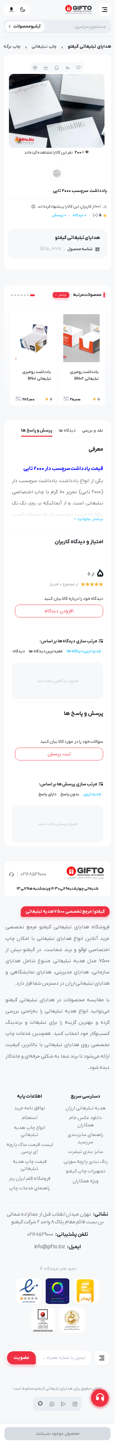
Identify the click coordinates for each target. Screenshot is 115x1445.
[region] (57, 48)
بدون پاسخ (70, 794)
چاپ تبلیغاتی (44, 47)
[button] (104, 9)
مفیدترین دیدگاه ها (46, 651)
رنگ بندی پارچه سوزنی (86, 1161)
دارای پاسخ (47, 794)
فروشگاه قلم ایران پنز (29, 1178)
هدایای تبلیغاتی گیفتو (89, 47)
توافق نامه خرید (29, 1108)
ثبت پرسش (59, 754)
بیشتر (62, 295)
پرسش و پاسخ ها (36, 430)
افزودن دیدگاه (59, 611)
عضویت (21, 1357)
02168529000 (33, 874)
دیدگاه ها (67, 430)
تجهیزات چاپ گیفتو (85, 1171)
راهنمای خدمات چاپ (29, 1188)
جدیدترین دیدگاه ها (83, 651)
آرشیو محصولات (27, 26)
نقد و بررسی (92, 430)
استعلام (29, 1118)
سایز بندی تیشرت (85, 1151)
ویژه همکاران (85, 1181)
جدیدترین (92, 794)
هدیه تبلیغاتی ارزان (85, 1108)
